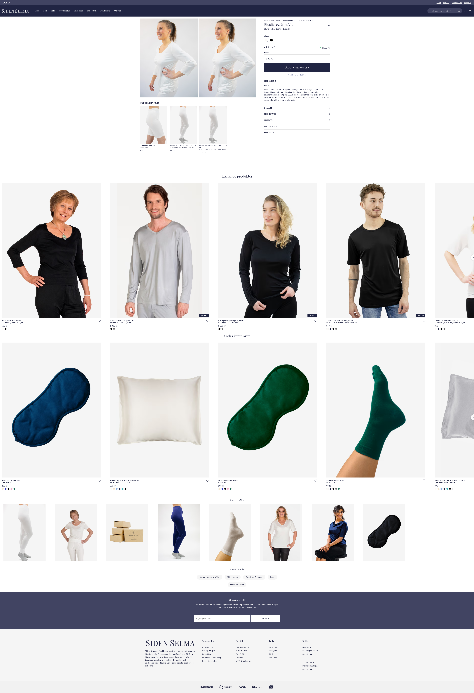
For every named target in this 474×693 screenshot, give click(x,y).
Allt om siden (241, 650)
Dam (272, 577)
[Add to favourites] (166, 145)
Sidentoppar (232, 577)
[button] (297, 59)
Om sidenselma (242, 647)
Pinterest (273, 657)
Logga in (467, 3)
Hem (266, 20)
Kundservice (457, 3)
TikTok (272, 654)
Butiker (446, 3)
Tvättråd (239, 657)
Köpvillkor (206, 654)
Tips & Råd (240, 654)
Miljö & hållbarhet (244, 661)
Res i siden (275, 20)
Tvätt (439, 3)
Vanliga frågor (208, 650)
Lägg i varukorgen (297, 67)
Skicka (265, 618)
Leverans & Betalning (211, 657)
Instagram (273, 650)
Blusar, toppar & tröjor (209, 577)
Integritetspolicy (209, 661)
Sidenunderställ (289, 20)
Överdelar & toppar (254, 577)
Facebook (273, 647)
